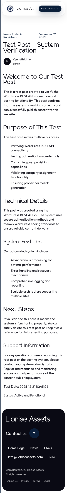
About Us (12, 480)
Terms (36, 480)
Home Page (16, 448)
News (34, 448)
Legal (46, 480)
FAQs (48, 448)
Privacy (25, 480)
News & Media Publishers (13, 36)
